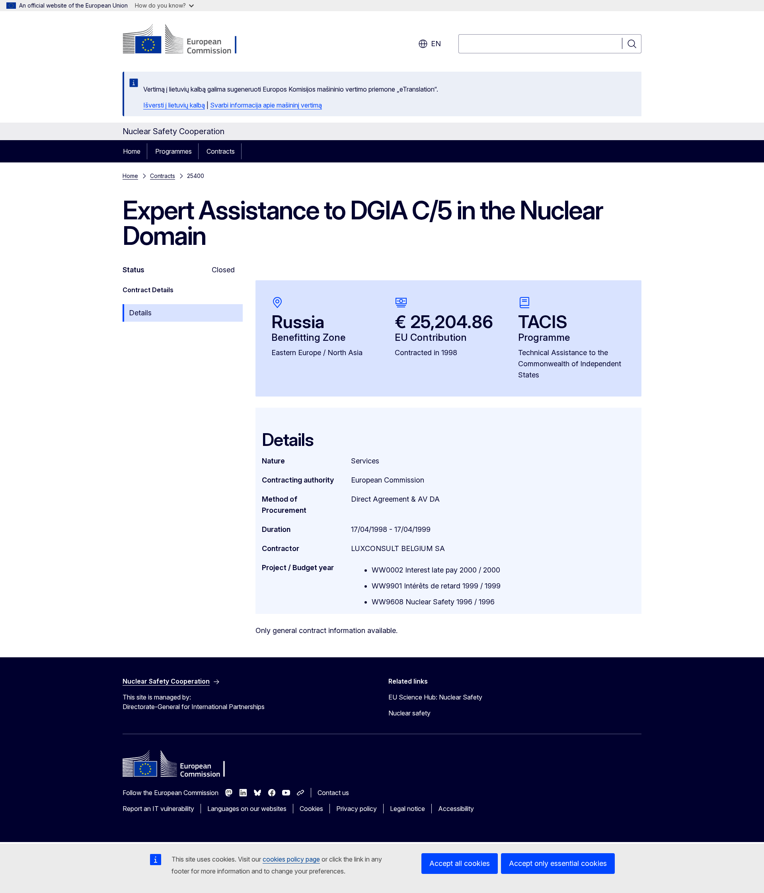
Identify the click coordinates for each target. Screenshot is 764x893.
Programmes (173, 151)
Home (131, 151)
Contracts (221, 151)
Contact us (333, 793)
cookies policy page (291, 859)
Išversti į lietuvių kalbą (174, 105)
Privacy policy (356, 809)
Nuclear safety (409, 713)
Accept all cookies (459, 863)
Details (140, 313)
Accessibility (456, 809)
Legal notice (407, 809)
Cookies (311, 809)
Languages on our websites (246, 809)
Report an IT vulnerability (158, 809)
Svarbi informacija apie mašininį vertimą (266, 105)
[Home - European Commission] (187, 40)
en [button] (436, 43)
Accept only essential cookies (558, 863)
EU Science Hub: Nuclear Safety (435, 697)
